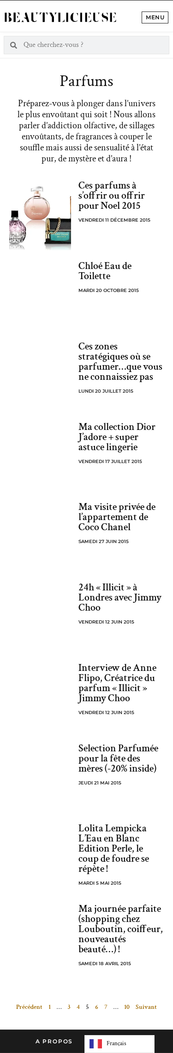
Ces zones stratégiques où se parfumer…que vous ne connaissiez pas (120, 361)
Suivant (146, 1007)
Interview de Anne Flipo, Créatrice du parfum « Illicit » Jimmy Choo (117, 683)
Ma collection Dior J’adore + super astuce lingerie (116, 437)
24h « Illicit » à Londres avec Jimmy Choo (119, 597)
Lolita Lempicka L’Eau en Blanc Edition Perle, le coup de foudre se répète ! (113, 849)
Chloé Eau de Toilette (104, 271)
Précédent (29, 1007)
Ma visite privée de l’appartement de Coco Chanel (116, 517)
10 (127, 1007)
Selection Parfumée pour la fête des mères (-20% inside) (118, 758)
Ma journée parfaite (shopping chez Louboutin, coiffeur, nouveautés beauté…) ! (120, 929)
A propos (54, 1041)
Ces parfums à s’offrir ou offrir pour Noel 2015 (111, 195)
